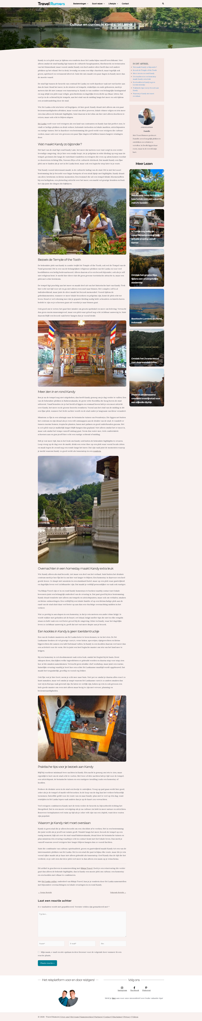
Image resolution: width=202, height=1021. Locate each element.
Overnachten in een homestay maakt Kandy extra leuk (144, 78)
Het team (74, 1017)
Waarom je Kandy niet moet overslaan (143, 95)
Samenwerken (86, 1017)
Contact (125, 4)
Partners (98, 1017)
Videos (135, 1017)
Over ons (65, 1017)
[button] (87, 3)
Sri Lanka (42, 123)
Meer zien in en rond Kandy (143, 73)
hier (114, 998)
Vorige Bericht (45, 892)
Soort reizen (97, 4)
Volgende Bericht (118, 892)
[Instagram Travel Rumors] (68, 997)
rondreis (97, 451)
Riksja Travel (86, 868)
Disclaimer (117, 1017)
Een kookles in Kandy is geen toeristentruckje (144, 83)
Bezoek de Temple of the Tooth (145, 70)
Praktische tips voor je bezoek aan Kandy (146, 89)
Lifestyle (112, 4)
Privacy (127, 1017)
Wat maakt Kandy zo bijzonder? (145, 67)
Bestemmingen (79, 4)
